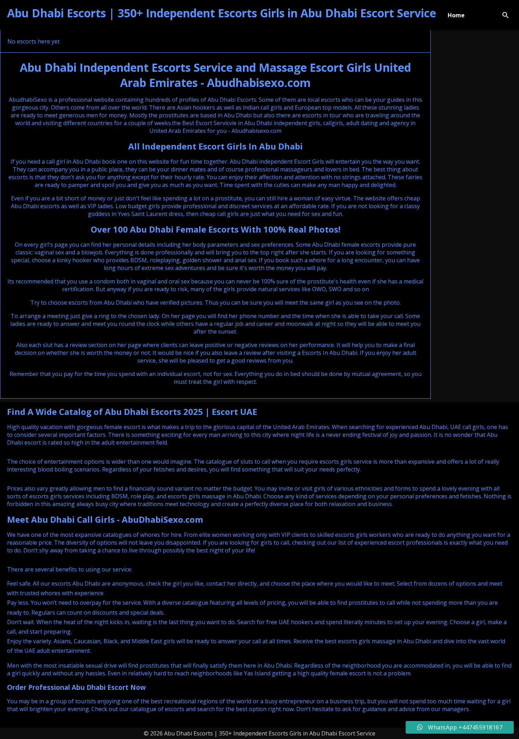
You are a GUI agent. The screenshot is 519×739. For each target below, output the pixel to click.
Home (456, 15)
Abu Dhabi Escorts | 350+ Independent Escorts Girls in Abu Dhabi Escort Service (221, 12)
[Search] (505, 15)
